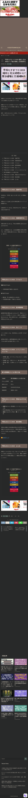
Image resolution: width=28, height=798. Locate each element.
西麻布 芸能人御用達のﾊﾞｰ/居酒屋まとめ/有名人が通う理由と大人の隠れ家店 (13, 782)
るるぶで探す (14, 263)
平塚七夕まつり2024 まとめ (11, 179)
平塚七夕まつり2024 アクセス (12, 163)
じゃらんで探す (14, 253)
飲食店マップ (5, 437)
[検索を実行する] (25, 758)
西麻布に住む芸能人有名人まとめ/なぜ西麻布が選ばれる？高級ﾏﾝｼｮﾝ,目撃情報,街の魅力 (13, 786)
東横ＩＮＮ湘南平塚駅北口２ (14, 245)
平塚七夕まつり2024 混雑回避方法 (13, 160)
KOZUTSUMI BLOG (14, 47)
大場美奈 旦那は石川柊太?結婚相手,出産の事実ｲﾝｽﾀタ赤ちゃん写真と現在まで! (14, 769)
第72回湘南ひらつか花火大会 (11, 172)
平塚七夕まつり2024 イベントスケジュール (15, 170)
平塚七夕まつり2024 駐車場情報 (12, 165)
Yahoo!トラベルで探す (14, 266)
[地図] (19, 472)
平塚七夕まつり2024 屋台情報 (12, 177)
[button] (3, 523)
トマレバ (16, 470)
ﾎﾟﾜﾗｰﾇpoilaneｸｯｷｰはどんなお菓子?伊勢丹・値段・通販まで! (14, 777)
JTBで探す (14, 256)
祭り (19, 516)
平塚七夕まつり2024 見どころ (12, 167)
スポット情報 (5, 516)
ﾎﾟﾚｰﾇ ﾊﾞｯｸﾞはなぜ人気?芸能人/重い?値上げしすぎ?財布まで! (14, 773)
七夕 (15, 516)
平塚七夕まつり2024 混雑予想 (12, 158)
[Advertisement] (14, 32)
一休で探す (14, 261)
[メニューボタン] (1, 47)
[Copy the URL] (25, 523)
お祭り (12, 516)
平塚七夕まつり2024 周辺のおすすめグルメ (15, 174)
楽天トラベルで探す (14, 251)
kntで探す (14, 258)
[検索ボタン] (26, 47)
